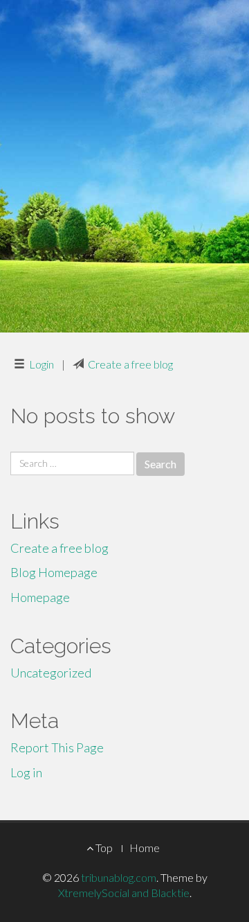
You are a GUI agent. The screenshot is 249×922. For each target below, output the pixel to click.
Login (41, 364)
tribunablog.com (118, 877)
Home (144, 847)
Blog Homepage (54, 572)
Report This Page (57, 747)
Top (103, 847)
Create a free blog (130, 364)
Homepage (40, 597)
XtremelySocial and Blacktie (124, 892)
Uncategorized (50, 672)
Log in (26, 772)
